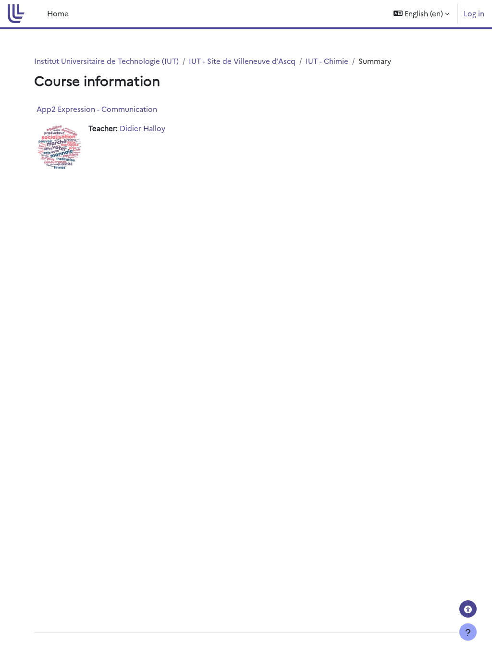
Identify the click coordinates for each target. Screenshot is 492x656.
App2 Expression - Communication (97, 109)
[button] (421, 13)
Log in (474, 13)
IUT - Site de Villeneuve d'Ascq (242, 61)
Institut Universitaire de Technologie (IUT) (106, 61)
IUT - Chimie (327, 61)
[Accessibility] (468, 609)
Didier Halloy (142, 128)
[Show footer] (468, 632)
